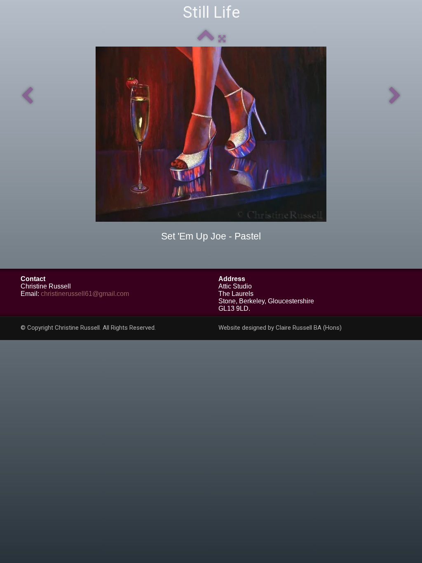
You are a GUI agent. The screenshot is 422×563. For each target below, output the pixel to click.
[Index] (206, 38)
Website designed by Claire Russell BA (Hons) (280, 327)
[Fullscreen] (221, 38)
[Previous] (27, 96)
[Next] (394, 96)
